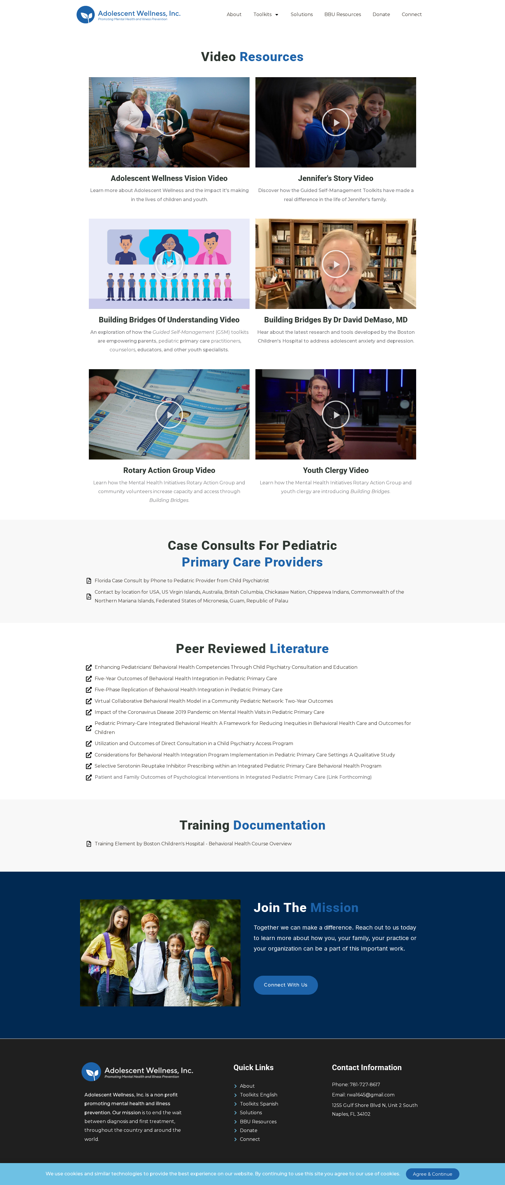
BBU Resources (342, 14)
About (234, 14)
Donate (381, 14)
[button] (169, 122)
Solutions (302, 14)
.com (371, 1095)
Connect (412, 14)
